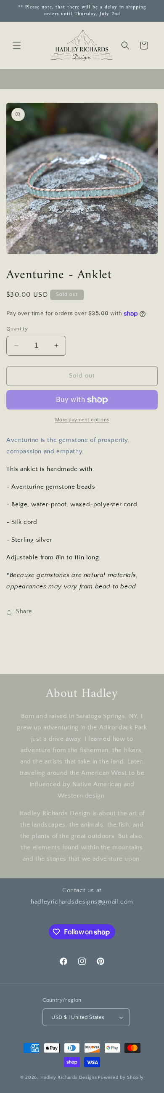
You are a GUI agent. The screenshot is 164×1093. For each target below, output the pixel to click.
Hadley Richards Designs (68, 1077)
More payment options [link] (82, 420)
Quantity (17, 329)
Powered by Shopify (121, 1077)
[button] (17, 45)
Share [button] (24, 611)
